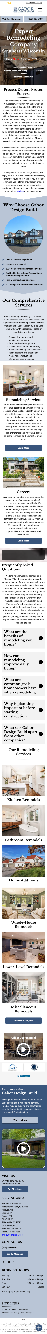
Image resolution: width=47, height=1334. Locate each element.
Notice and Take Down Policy (14, 1326)
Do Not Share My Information (23, 1324)
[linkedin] (13, 1262)
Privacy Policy (5, 1324)
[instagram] (8, 1262)
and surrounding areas (12, 1235)
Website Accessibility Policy (34, 1326)
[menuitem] (5, 1309)
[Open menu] (40, 10)
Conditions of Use (40, 1324)
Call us (20, 191)
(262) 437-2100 (9, 1247)
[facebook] (4, 1262)
